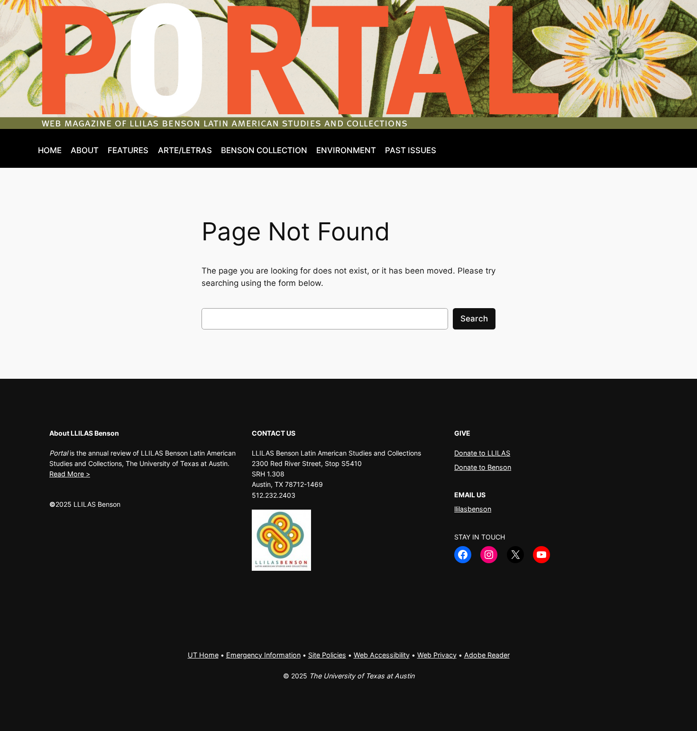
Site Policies (327, 655)
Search (474, 318)
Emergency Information (263, 655)
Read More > (69, 474)
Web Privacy (437, 655)
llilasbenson (472, 509)
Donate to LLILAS (482, 453)
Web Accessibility (382, 655)
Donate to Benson (482, 467)
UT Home (203, 655)
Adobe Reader (487, 655)
